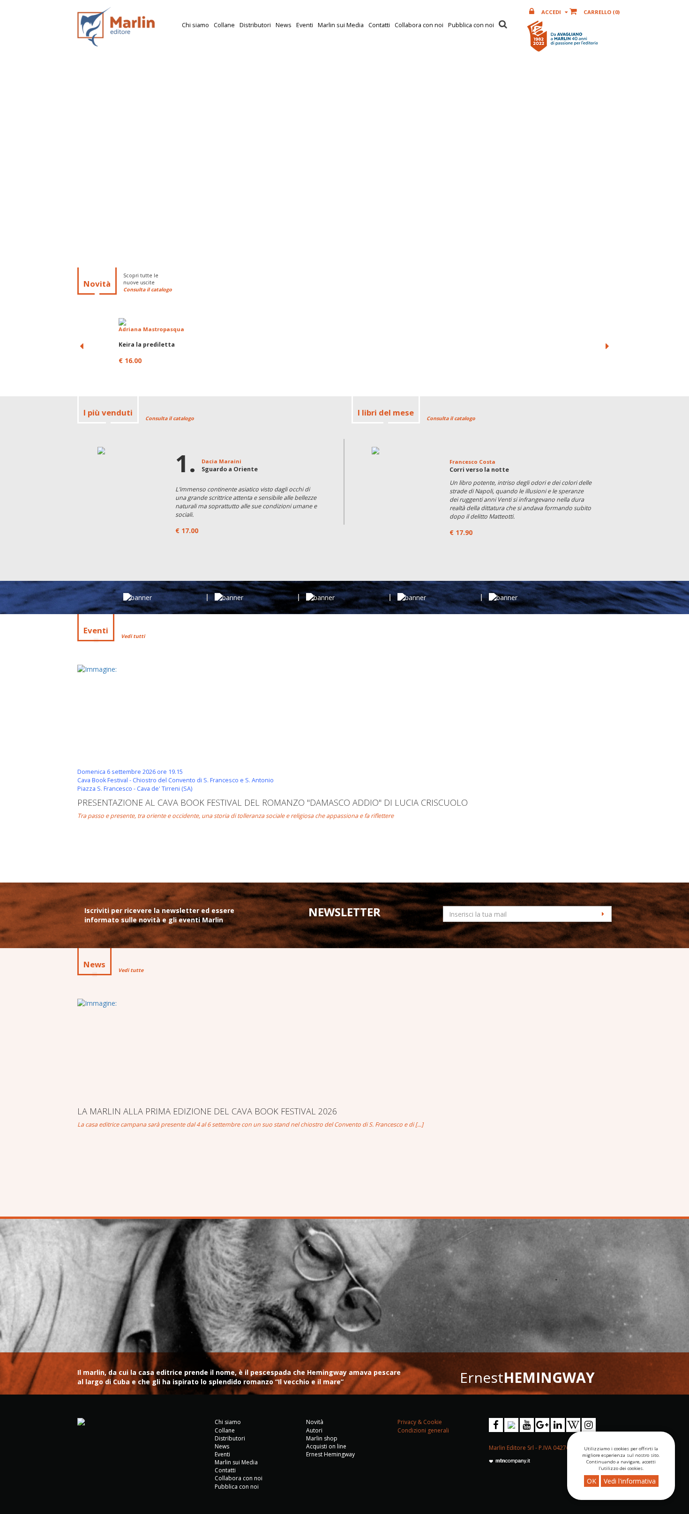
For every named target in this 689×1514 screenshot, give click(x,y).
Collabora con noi (419, 25)
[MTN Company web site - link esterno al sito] (509, 1461)
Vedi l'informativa (630, 1481)
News (284, 25)
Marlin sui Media (341, 25)
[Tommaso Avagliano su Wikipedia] (573, 1425)
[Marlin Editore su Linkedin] (558, 1425)
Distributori (255, 25)
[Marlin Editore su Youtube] (527, 1425)
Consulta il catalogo (147, 289)
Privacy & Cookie (419, 1422)
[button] (503, 23)
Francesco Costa (472, 461)
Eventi (304, 25)
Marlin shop (321, 1438)
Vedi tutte (130, 970)
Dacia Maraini (221, 461)
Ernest (527, 1377)
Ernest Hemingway (330, 1454)
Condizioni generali (423, 1430)
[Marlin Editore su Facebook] (496, 1425)
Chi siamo (195, 25)
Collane (224, 25)
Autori (314, 1430)
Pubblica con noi (471, 25)
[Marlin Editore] (116, 26)
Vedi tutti (133, 636)
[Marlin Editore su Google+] (542, 1425)
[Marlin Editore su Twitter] (511, 1425)
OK (591, 1481)
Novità (314, 1422)
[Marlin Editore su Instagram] (589, 1425)
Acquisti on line (326, 1446)
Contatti (379, 25)
